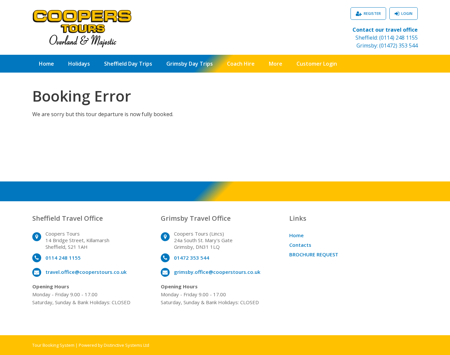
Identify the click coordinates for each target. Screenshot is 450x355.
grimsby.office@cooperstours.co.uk (217, 272)
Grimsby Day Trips (189, 63)
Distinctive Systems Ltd (126, 345)
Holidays (79, 63)
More (275, 63)
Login (406, 13)
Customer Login (316, 63)
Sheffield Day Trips (128, 63)
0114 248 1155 (63, 257)
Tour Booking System (53, 345)
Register (372, 13)
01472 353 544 (191, 257)
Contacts (300, 245)
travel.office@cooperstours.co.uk (86, 272)
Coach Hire (241, 63)
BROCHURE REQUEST (313, 254)
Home (46, 63)
